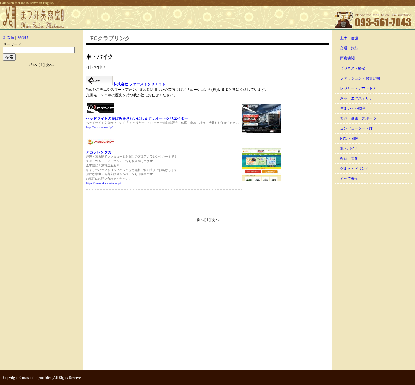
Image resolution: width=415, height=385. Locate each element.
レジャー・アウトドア (358, 88)
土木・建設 (349, 38)
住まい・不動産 (352, 108)
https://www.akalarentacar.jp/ (103, 183)
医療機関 (347, 58)
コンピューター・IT (356, 128)
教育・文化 (349, 158)
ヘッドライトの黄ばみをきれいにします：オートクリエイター (137, 118)
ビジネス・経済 (352, 68)
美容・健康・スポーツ (358, 118)
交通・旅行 (349, 48)
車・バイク (349, 148)
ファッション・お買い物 (360, 78)
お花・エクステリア (356, 98)
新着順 (8, 38)
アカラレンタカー (100, 152)
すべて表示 (349, 178)
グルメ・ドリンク (354, 168)
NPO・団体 (349, 138)
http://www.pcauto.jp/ (99, 127)
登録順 (23, 38)
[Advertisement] (157, 203)
